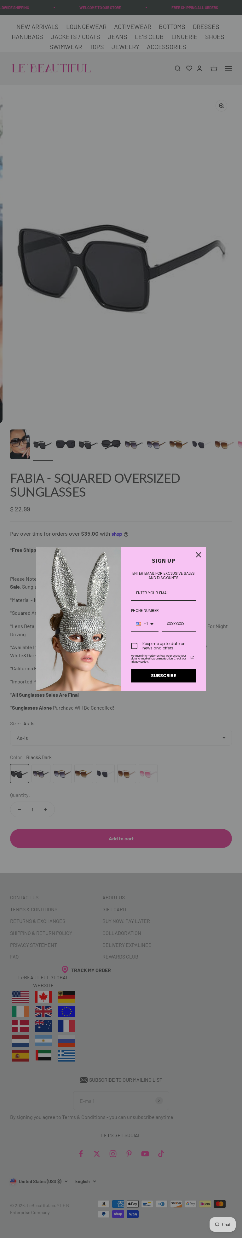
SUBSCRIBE (163, 675)
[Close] (198, 554)
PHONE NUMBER (145, 610)
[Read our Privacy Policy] (192, 657)
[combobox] (144, 624)
